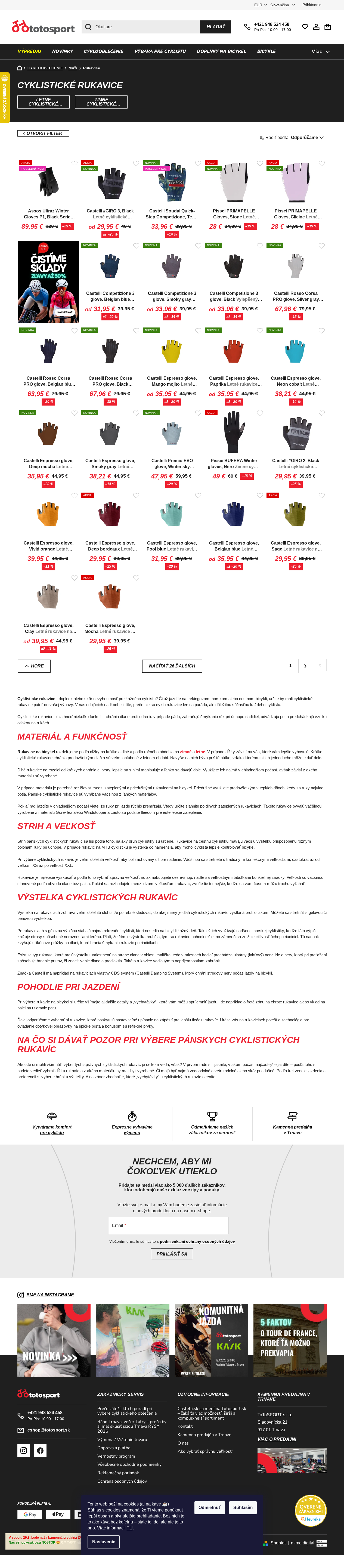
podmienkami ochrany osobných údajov (197, 1241)
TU (130, 1528)
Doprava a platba (113, 1448)
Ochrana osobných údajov (122, 1481)
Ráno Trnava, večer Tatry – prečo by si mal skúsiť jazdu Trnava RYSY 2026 (131, 1427)
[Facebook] (40, 1450)
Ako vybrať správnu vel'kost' (205, 1451)
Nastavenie (103, 1541)
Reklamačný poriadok (118, 1473)
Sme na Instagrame (50, 1295)
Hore (37, 666)
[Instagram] (23, 1450)
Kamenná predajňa (292, 1127)
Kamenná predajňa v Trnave (204, 1435)
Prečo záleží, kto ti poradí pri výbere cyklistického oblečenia (127, 1411)
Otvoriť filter (43, 133)
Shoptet (278, 1543)
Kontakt (185, 1426)
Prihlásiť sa (172, 1254)
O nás (183, 1443)
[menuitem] (29, 51)
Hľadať (216, 26)
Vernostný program (116, 1456)
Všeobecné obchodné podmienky (129, 1464)
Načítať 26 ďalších (172, 666)
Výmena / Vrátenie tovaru (122, 1439)
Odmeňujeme (205, 1127)
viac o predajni (277, 1439)
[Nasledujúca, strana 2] (305, 666)
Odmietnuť (210, 1507)
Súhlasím (243, 1507)
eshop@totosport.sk (48, 1430)
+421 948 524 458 (271, 24)
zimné (186, 752)
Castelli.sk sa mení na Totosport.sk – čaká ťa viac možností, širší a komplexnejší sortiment (212, 1413)
